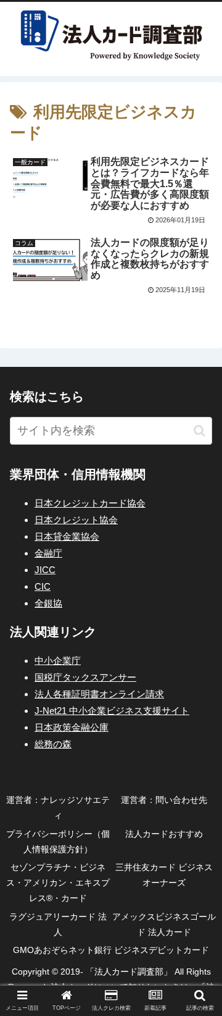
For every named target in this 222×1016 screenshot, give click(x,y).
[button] (199, 431)
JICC (45, 570)
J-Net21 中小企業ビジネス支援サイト (112, 710)
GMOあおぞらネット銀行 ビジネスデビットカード (111, 950)
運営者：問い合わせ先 (164, 800)
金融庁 (48, 553)
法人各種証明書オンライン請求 (99, 694)
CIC (43, 586)
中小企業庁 (58, 660)
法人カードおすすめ (164, 834)
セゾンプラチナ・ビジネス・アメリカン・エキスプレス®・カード (58, 882)
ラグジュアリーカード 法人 (58, 924)
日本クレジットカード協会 (90, 503)
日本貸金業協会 (67, 536)
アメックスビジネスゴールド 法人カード (164, 924)
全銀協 (48, 603)
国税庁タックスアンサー (85, 677)
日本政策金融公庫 (72, 727)
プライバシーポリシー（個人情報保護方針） (58, 841)
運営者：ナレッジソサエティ (58, 807)
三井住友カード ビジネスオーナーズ (164, 875)
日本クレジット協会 (76, 519)
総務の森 (53, 744)
